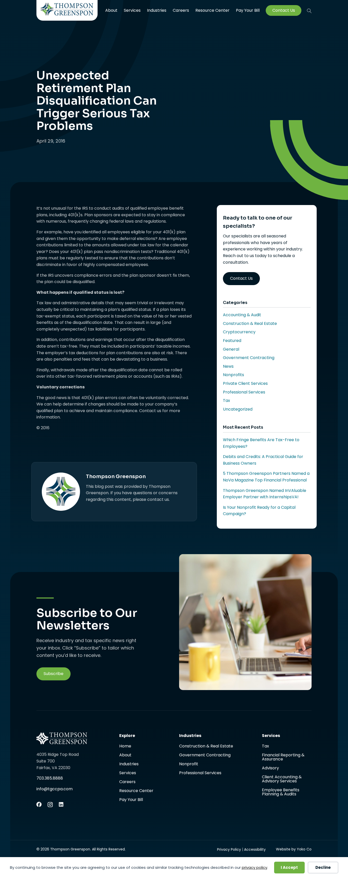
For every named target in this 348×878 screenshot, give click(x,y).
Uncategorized (237, 409)
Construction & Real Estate (250, 323)
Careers (181, 10)
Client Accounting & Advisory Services (282, 779)
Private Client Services (245, 383)
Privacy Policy (229, 849)
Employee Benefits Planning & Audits (280, 792)
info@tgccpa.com (54, 789)
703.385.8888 (49, 778)
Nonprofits (233, 375)
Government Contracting (248, 358)
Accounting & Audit (242, 315)
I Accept (289, 867)
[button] (309, 11)
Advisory (270, 768)
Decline (323, 867)
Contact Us (283, 10)
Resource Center (212, 10)
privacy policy (254, 867)
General (231, 349)
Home (125, 746)
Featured (232, 340)
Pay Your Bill (248, 10)
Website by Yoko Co (294, 849)
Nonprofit (188, 764)
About (111, 10)
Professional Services (244, 392)
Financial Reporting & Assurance (283, 757)
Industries (156, 10)
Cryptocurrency (239, 332)
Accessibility (255, 849)
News (228, 366)
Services (132, 10)
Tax (226, 400)
